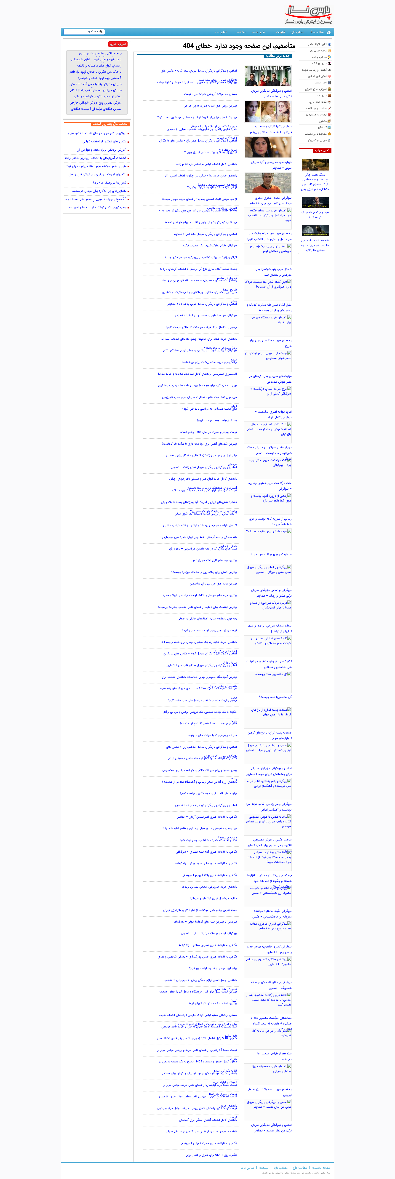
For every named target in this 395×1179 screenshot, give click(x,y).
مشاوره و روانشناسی (315, 134)
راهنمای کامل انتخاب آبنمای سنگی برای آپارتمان (208, 1120)
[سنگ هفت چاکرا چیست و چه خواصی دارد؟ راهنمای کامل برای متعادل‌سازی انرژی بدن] (316, 163)
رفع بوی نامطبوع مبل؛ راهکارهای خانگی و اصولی (207, 618)
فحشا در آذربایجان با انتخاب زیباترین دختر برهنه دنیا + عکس (95, 158)
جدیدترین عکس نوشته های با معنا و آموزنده (97, 207)
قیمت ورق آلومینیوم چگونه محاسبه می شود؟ (209, 630)
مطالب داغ (317, 32)
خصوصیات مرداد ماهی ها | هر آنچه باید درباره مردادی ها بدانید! (315, 245)
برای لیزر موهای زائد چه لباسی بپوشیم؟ (213, 968)
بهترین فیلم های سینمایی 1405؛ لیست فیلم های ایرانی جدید (200, 595)
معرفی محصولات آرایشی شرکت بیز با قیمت (210, 94)
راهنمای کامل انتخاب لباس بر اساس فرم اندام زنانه (206, 164)
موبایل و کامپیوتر (317, 140)
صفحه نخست (321, 1167)
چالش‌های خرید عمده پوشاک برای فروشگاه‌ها (209, 362)
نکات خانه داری (318, 102)
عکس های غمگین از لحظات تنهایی (104, 142)
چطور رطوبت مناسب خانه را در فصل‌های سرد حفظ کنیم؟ (202, 700)
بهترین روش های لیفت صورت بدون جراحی (210, 105)
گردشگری (322, 127)
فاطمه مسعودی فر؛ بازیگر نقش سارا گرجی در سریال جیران (201, 1131)
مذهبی (323, 121)
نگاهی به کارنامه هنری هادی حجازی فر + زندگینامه (206, 863)
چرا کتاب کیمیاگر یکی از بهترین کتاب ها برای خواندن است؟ (201, 222)
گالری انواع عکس (317, 44)
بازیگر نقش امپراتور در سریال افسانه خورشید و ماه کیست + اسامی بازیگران (269, 453)
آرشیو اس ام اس (317, 76)
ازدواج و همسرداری (316, 114)
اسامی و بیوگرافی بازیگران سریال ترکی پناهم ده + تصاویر (202, 303)
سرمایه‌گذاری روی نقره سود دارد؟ (271, 554)
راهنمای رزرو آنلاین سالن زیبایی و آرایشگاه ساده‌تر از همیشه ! (199, 781)
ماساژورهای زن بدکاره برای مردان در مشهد (99, 191)
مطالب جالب (319, 57)
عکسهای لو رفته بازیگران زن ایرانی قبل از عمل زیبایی (97, 175)
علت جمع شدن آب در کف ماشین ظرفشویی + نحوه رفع (203, 548)
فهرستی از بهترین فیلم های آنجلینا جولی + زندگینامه (205, 921)
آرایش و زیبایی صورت (314, 70)
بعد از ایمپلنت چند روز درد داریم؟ (217, 420)
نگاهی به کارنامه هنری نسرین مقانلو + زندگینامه (208, 945)
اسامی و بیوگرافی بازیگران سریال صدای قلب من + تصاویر (201, 665)
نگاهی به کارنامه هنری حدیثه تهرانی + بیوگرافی (208, 1143)
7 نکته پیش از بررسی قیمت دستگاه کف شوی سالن (206, 513)
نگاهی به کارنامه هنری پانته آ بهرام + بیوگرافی (209, 875)
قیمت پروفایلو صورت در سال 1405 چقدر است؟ (208, 432)
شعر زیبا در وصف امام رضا (109, 183)
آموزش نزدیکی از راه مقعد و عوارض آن (101, 150)
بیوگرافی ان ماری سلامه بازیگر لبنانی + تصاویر (209, 933)
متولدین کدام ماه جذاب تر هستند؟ (315, 215)
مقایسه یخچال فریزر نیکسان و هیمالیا (213, 898)
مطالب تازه (297, 32)
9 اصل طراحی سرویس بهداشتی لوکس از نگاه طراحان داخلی (200, 525)
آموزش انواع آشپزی (316, 89)
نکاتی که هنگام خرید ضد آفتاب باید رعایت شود (208, 840)
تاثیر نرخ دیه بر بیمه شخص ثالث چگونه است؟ (208, 723)
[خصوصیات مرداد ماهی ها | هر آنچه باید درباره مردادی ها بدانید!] (316, 229)
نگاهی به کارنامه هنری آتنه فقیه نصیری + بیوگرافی (206, 851)
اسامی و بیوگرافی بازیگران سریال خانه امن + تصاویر (205, 234)
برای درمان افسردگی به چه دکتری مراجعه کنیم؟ (208, 793)
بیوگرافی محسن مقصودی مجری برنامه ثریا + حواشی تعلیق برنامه (197, 82)
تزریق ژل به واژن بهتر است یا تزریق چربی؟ (210, 152)
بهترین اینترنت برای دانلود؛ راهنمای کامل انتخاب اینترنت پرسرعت (197, 607)
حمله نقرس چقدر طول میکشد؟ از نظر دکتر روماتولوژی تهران (200, 910)
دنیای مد (322, 95)
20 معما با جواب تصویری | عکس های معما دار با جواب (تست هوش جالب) (95, 199)
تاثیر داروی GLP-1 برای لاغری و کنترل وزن (211, 1154)
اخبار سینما (321, 82)
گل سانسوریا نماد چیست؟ (275, 697)
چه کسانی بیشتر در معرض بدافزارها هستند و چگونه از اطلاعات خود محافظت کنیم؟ (269, 881)
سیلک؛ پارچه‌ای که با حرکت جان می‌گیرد (212, 735)
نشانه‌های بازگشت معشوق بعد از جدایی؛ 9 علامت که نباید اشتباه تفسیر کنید (271, 1024)
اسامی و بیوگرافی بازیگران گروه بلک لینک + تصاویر (206, 805)
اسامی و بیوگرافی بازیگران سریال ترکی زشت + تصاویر (204, 467)
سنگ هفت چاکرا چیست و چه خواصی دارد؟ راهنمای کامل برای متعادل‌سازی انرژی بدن (315, 182)
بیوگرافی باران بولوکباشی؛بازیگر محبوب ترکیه (210, 245)
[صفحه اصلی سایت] (329, 32)
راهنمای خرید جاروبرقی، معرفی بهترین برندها (209, 886)
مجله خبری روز (318, 50)
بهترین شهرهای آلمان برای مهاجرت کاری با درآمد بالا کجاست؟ (199, 443)
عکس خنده (258, 32)
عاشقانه (241, 32)
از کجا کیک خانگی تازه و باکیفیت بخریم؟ (212, 187)
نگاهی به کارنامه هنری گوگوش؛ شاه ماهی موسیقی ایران (202, 758)
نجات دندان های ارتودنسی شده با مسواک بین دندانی (204, 490)
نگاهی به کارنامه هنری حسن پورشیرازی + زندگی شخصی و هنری (197, 956)
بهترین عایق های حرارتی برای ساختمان (213, 583)
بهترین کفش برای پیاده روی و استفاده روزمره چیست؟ (204, 572)
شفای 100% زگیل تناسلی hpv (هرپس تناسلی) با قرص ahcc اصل (197, 1038)
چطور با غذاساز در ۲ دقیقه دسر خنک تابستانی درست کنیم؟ (201, 327)
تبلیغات (280, 32)
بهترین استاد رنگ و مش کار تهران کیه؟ (213, 1003)
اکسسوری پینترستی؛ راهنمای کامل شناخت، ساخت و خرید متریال (197, 373)
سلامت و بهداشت (316, 108)
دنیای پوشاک (319, 63)
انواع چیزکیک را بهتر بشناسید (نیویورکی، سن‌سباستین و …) (201, 257)
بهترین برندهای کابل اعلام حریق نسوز (214, 560)
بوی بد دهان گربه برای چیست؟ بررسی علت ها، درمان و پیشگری (197, 385)
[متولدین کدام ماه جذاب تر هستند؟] (316, 201)
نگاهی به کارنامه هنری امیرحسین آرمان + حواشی (206, 816)
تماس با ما (220, 32)
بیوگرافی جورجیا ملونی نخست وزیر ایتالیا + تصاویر (206, 315)
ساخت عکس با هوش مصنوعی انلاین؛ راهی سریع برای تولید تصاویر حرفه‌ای (269, 845)
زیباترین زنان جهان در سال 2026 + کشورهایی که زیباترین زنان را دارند (97, 133)
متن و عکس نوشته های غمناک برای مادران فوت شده (96, 166)
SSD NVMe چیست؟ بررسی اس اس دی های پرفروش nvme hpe (197, 210)
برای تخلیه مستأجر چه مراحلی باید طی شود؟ (209, 408)
